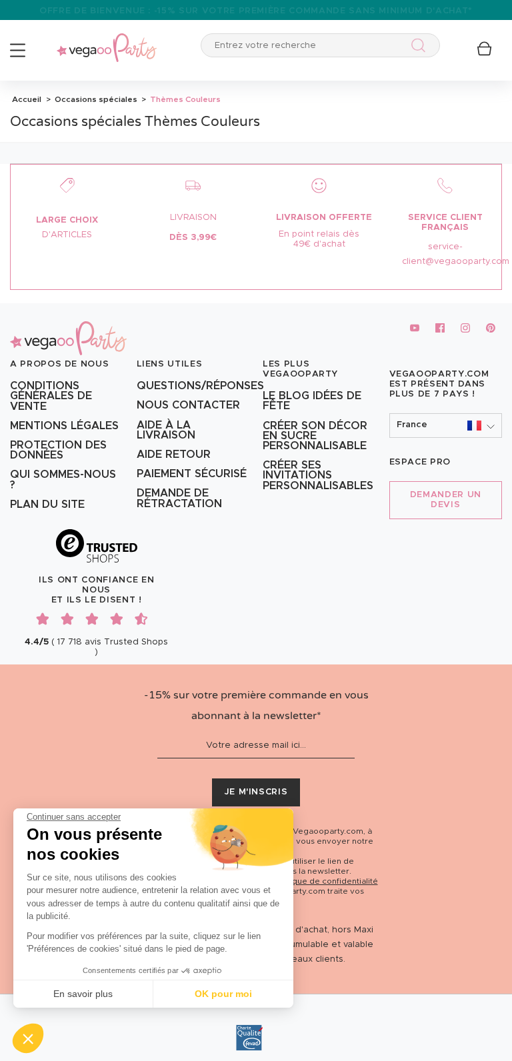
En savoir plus (83, 993)
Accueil (26, 99)
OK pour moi (223, 993)
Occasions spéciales (95, 99)
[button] (28, 1038)
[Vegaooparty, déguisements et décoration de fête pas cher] (107, 40)
